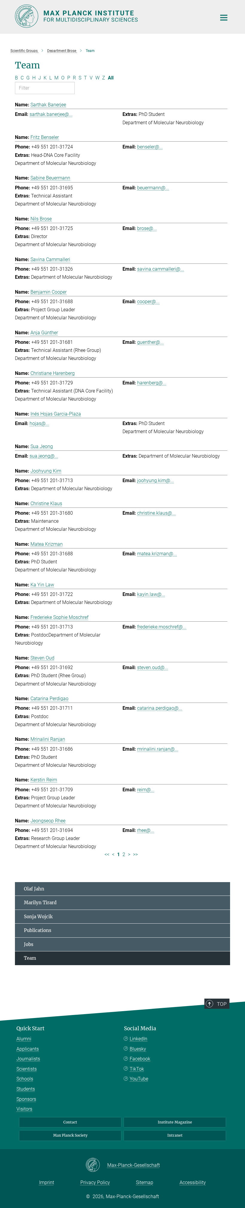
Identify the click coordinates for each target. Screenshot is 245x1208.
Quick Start (30, 1028)
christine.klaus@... (156, 513)
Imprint (46, 1182)
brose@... (147, 228)
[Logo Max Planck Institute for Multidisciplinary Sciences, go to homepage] (112, 16)
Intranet (175, 1135)
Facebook (140, 1059)
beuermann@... (153, 188)
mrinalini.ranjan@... (157, 749)
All (111, 78)
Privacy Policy (95, 1182)
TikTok (137, 1069)
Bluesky (138, 1049)
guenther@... (150, 342)
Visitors (24, 1109)
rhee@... (145, 830)
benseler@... (150, 147)
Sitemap (144, 1182)
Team (30, 958)
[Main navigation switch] (224, 18)
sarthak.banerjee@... (51, 114)
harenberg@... (151, 383)
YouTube (139, 1079)
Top (221, 1004)
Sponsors (26, 1099)
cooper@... (148, 301)
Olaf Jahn (34, 889)
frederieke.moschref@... (161, 627)
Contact (70, 1122)
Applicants (27, 1049)
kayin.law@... (151, 594)
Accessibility (193, 1182)
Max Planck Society (70, 1135)
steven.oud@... (152, 667)
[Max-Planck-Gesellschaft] (96, 1165)
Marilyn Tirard (40, 902)
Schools (24, 1079)
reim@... (145, 789)
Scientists (26, 1069)
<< (107, 854)
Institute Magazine (175, 1122)
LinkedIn (138, 1039)
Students (25, 1089)
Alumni (23, 1039)
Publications (37, 930)
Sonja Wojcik (38, 916)
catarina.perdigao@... (159, 708)
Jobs (28, 944)
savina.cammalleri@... (160, 269)
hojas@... (39, 423)
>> (135, 854)
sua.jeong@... (44, 456)
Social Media (140, 1028)
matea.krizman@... (157, 554)
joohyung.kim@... (155, 480)
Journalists (28, 1059)
